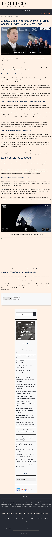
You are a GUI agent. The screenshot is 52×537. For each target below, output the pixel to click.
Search (35, 314)
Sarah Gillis (4, 189)
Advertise (5, 518)
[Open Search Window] (2, 13)
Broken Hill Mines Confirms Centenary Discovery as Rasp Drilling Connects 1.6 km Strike (25, 424)
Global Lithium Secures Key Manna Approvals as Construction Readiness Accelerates (24, 372)
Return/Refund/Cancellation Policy (42, 518)
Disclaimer (26, 521)
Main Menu (26, 10)
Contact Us (24, 518)
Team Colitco (7, 16)
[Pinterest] (46, 14)
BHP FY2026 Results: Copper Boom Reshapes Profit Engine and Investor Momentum (24, 410)
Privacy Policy (31, 518)
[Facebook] (41, 14)
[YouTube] (48, 14)
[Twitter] (43, 14)
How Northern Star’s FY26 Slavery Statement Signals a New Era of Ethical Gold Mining (25, 379)
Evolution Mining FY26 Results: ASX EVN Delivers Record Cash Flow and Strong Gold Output (26, 386)
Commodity (18, 518)
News (14, 518)
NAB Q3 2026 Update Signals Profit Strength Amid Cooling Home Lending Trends (25, 431)
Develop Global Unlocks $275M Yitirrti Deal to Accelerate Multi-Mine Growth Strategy (25, 417)
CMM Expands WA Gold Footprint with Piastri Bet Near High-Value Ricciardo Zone (25, 445)
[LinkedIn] (49, 14)
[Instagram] (44, 14)
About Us (10, 518)
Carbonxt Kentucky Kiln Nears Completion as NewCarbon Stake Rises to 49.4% (25, 403)
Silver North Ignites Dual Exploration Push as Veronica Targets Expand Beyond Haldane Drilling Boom (26, 438)
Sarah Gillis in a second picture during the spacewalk (28, 268)
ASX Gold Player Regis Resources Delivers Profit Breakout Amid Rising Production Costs (26, 351)
